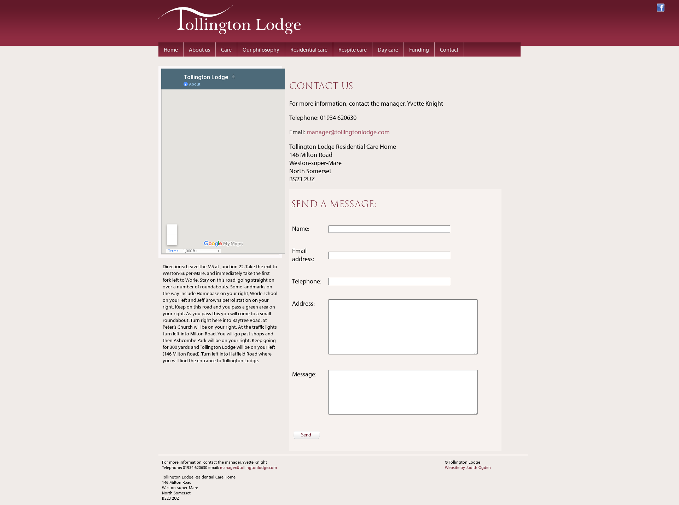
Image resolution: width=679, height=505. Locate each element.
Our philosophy (261, 49)
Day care (388, 49)
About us (199, 49)
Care (226, 49)
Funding (419, 49)
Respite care (352, 49)
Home (171, 49)
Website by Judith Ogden (468, 467)
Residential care (308, 49)
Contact (449, 49)
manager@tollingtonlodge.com (348, 132)
